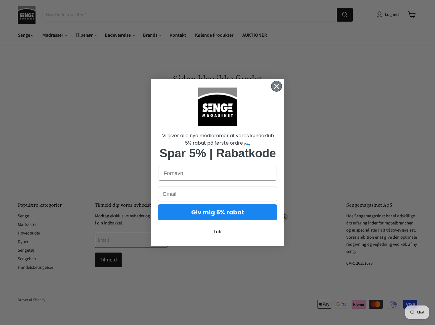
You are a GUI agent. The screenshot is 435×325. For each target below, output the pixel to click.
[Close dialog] (276, 86)
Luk (217, 231)
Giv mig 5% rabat (217, 212)
